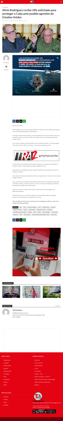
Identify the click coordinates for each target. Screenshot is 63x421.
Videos (5, 385)
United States (27, 214)
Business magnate (32, 207)
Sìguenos (37, 385)
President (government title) (19, 212)
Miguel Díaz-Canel (41, 209)
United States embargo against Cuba (40, 214)
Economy (53, 207)
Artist (24, 207)
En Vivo (36, 368)
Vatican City (53, 214)
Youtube (5, 399)
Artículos (5, 382)
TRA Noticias (15, 20)
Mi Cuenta (37, 360)
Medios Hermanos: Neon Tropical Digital (45, 379)
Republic (30, 212)
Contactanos (38, 371)
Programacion (7, 360)
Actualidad (5, 7)
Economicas (6, 379)
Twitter (5, 402)
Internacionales (7, 365)
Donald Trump (45, 207)
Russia (39, 212)
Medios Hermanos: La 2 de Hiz (42, 376)
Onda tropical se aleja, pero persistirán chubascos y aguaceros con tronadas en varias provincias (51, 291)
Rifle (35, 212)
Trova (21, 214)
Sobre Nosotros (39, 363)
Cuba (39, 207)
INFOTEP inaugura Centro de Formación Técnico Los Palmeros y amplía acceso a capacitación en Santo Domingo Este (31, 291)
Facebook (5, 396)
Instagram (6, 405)
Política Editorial (38, 365)
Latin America (32, 209)
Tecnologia (6, 374)
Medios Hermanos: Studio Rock (42, 382)
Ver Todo (57, 305)
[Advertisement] (36, 106)
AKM (21, 207)
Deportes (5, 368)
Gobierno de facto (17, 209)
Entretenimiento (7, 371)
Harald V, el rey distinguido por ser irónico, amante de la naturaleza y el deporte (11, 290)
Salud (4, 376)
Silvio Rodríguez (46, 212)
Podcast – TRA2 (39, 374)
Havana (25, 209)
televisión (15, 214)
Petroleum (49, 209)
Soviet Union (55, 212)
